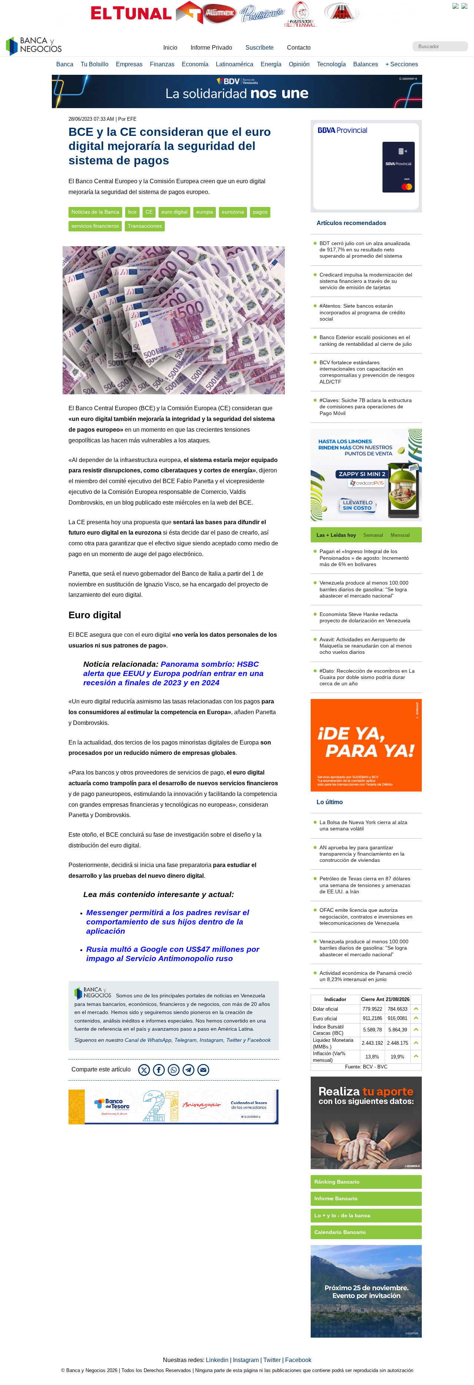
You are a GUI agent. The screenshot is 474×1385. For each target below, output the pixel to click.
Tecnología (331, 64)
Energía (271, 64)
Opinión (299, 64)
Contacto (299, 47)
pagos (260, 212)
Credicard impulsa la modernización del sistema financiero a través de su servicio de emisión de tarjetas (366, 281)
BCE (147, 408)
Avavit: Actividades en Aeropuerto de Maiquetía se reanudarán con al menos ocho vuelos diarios (366, 645)
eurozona (233, 212)
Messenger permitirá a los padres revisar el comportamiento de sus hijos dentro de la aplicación (167, 921)
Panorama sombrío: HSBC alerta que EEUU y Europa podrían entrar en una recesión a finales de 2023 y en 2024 (173, 673)
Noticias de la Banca (95, 212)
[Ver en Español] (464, 6)
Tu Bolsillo (95, 64)
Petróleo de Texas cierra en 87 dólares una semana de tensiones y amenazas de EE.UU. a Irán (365, 885)
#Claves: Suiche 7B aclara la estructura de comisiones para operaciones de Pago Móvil (366, 406)
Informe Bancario (336, 1198)
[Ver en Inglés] (455, 6)
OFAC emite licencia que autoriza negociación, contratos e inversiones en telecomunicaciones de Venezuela (366, 916)
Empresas (129, 64)
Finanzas (162, 64)
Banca (64, 64)
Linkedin (218, 1360)
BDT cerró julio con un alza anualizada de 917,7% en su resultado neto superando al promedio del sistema (365, 249)
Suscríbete (260, 47)
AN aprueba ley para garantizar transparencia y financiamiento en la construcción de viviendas (362, 853)
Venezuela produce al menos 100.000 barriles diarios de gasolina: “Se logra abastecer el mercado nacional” (364, 589)
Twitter (234, 1040)
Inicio (170, 47)
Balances (365, 64)
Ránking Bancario (337, 1182)
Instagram (211, 1040)
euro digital (174, 212)
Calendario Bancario (340, 1232)
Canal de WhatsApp (148, 1040)
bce (132, 212)
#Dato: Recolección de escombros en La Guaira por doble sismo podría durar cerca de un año (367, 677)
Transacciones (145, 226)
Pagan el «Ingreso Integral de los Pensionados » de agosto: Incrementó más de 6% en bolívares (364, 557)
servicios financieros (95, 226)
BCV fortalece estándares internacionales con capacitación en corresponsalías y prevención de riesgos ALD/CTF (367, 372)
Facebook (259, 1040)
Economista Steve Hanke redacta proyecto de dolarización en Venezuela (365, 617)
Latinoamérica (234, 64)
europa (204, 212)
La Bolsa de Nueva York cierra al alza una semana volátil (363, 825)
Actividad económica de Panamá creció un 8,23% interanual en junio (366, 976)
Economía (195, 64)
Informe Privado (211, 47)
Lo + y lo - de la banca (342, 1215)
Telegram (185, 1040)
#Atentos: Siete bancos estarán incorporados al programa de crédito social (362, 312)
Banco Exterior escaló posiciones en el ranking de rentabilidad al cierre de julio (366, 340)
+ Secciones (401, 64)
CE (149, 212)
